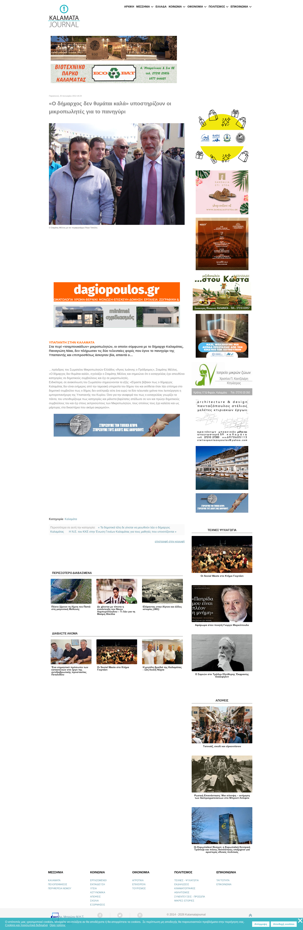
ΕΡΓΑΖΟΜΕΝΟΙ (98, 880)
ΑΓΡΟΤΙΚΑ (138, 880)
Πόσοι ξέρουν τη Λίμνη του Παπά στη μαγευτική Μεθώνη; (70, 607)
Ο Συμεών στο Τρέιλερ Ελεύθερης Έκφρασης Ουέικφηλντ (222, 675)
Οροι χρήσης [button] (58, 925)
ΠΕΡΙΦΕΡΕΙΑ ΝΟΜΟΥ (59, 888)
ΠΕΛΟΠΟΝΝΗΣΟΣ (57, 884)
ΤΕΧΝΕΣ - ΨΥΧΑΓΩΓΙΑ (186, 880)
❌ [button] (300, 920)
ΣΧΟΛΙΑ (94, 900)
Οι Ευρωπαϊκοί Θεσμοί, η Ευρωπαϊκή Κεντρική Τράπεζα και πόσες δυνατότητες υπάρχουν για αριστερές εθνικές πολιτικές (222, 849)
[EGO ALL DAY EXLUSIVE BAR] (114, 49)
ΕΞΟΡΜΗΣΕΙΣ (97, 904)
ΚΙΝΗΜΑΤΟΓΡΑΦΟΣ (184, 888)
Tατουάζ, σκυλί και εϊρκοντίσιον (222, 746)
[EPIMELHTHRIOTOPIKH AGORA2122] (117, 426)
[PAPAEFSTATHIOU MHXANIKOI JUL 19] (222, 469)
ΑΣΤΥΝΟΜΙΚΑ (97, 892)
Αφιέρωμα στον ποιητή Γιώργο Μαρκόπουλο (222, 625)
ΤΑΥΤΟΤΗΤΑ (223, 880)
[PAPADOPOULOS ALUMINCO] (117, 317)
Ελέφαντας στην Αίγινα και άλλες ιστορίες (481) (162, 607)
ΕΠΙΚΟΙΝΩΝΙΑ (223, 884)
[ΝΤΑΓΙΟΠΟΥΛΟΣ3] (117, 293)
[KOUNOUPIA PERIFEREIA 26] (222, 337)
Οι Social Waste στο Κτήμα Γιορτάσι (113, 668)
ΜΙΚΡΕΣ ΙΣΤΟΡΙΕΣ (184, 900)
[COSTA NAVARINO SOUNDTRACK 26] (222, 245)
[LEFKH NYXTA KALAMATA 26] (222, 138)
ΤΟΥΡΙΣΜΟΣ (139, 888)
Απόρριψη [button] (260, 924)
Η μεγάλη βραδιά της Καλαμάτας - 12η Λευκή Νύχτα (162, 668)
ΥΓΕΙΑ (93, 888)
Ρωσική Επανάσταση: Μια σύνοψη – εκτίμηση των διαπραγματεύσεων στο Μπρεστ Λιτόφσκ (222, 796)
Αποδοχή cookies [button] (283, 924)
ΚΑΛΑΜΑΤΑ (54, 880)
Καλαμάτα (71, 519)
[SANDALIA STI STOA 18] (222, 193)
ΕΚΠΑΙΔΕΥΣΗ (97, 884)
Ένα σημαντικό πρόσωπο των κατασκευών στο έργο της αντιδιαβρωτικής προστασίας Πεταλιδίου (69, 671)
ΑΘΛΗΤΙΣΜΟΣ (181, 892)
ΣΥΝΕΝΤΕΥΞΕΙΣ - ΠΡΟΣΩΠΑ (189, 896)
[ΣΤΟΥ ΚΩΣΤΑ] (222, 293)
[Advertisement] (117, 253)
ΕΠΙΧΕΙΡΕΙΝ (138, 884)
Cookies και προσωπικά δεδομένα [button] (26, 925)
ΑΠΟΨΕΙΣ (95, 896)
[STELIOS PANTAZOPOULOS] (222, 422)
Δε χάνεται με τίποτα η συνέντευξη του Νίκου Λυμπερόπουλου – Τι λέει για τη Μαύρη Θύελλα (116, 610)
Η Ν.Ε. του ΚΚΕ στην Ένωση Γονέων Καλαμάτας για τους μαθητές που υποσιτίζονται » (122, 531)
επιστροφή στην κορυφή (170, 541)
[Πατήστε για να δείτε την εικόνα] (117, 173)
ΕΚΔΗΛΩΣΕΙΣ (181, 884)
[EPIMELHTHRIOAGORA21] (222, 504)
